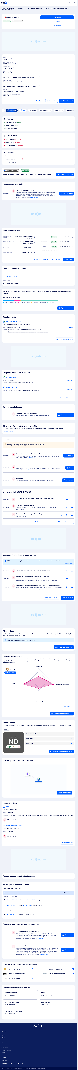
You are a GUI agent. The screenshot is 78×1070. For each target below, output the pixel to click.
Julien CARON (13, 815)
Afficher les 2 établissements (64, 339)
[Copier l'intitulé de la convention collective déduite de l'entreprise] (34, 242)
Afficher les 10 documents (65, 522)
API (2, 1042)
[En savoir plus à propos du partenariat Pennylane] (73, 974)
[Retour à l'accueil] (38, 1026)
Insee (4, 95)
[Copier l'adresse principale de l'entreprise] (39, 86)
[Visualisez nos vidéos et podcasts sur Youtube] (19, 1063)
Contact (34, 110)
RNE (8, 95)
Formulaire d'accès (8, 431)
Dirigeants (60, 110)
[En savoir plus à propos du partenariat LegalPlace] (33, 969)
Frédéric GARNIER (8, 91)
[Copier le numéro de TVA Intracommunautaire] (13, 67)
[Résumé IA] (61, 499)
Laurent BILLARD (22, 815)
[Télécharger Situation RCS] (72, 237)
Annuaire (4, 1040)
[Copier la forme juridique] (21, 81)
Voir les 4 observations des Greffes (50, 250)
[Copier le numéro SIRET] (15, 63)
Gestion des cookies (18, 1068)
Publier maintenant (67, 597)
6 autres (71, 815)
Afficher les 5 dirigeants (66, 398)
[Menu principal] (74, 3)
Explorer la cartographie (64, 792)
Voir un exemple (34, 197)
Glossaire (4, 1052)
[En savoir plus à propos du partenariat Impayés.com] (73, 969)
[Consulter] (67, 499)
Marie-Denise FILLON (46, 815)
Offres (3, 1035)
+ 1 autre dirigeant (18, 91)
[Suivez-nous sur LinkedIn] (11, 1063)
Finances (71, 110)
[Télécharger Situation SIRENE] (72, 241)
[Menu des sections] (3, 110)
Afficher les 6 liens (67, 842)
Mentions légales (38, 101)
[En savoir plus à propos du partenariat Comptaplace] (33, 978)
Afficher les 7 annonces (51, 597)
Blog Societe (4, 1060)
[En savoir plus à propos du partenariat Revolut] (33, 974)
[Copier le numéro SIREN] (11, 58)
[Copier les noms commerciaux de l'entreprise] (34, 252)
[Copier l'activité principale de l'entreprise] (34, 237)
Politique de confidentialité (30, 1068)
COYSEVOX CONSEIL (33, 815)
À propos (3, 1068)
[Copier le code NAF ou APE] (39, 76)
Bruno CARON (31, 900)
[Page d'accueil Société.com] (5, 2)
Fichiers (3, 1037)
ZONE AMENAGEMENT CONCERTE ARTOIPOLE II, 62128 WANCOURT (22, 86)
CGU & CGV (9, 1068)
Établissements (47, 110)
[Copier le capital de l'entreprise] (34, 247)
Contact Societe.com (6, 1050)
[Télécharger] (72, 499)
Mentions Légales (41, 1068)
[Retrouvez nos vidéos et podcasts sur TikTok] (23, 1063)
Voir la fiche (70, 380)
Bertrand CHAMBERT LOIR (60, 815)
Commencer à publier (68, 563)
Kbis (24, 110)
